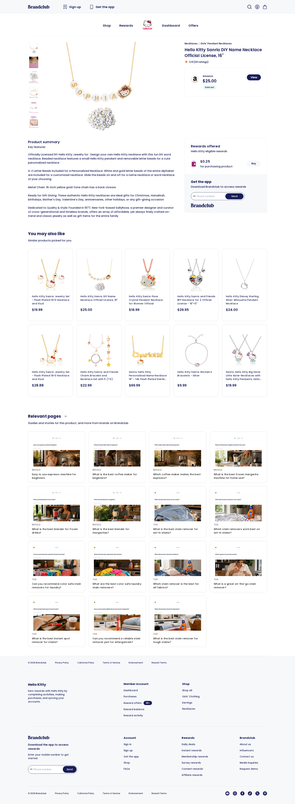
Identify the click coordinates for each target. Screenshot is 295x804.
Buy (253, 163)
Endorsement (136, 662)
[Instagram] (235, 793)
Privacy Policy (62, 662)
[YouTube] (227, 793)
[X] (257, 793)
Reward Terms (159, 662)
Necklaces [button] (191, 43)
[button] (33, 47)
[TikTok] (250, 793)
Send (234, 196)
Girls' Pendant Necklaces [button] (216, 43)
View (254, 77)
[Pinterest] (265, 793)
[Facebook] (242, 793)
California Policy (85, 662)
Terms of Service (111, 662)
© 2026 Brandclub (37, 662)
